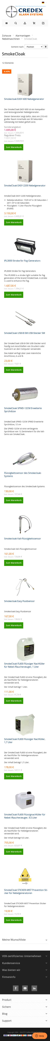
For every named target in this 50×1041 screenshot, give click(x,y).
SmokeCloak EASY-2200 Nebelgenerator (25, 185)
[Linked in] (34, 987)
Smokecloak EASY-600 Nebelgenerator (24, 99)
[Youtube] (25, 987)
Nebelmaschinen (11, 38)
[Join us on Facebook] (15, 987)
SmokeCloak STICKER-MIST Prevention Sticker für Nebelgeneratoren (26, 891)
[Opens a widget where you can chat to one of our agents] (39, 1036)
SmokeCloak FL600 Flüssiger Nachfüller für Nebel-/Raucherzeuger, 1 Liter (24, 665)
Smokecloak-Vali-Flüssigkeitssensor (22, 538)
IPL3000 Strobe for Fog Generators (22, 260)
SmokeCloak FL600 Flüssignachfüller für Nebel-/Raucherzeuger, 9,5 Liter (24, 816)
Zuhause (7, 35)
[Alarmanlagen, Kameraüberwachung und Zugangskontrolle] (25, 6)
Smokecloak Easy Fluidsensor (19, 601)
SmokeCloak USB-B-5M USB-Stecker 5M (24, 333)
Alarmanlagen (23, 35)
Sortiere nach (17, 46)
